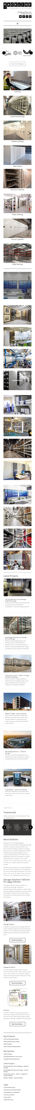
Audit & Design (8, 1054)
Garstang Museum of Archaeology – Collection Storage (16, 600)
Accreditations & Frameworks (12, 1092)
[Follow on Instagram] (30, 16)
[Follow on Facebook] (23, 16)
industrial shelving (9, 971)
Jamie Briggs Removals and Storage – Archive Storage (16, 638)
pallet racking (18, 971)
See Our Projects (17, 64)
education (6, 875)
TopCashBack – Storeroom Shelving (16, 790)
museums (14, 873)
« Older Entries (8, 808)
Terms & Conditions (9, 1095)
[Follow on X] (27, 16)
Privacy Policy (7, 1097)
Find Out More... (17, 940)
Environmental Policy (9, 1087)
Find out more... (17, 288)
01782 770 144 (26, 14)
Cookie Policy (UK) (8, 1099)
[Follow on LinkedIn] (20, 16)
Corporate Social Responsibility (12, 1090)
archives (21, 873)
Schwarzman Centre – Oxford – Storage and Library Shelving (17, 676)
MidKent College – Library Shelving (15, 713)
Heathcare (17, 279)
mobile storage (26, 971)
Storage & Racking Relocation (12, 1059)
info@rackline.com (24, 12)
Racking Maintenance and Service (13, 1056)
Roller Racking (7, 1044)
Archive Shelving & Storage (11, 1039)
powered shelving (22, 860)
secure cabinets (8, 973)
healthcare (27, 873)
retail (11, 875)
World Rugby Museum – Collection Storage (15, 752)
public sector (7, 873)
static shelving (13, 860)
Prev (4, 53)
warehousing (25, 875)
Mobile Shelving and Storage (11, 1041)
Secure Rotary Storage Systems (12, 1046)
